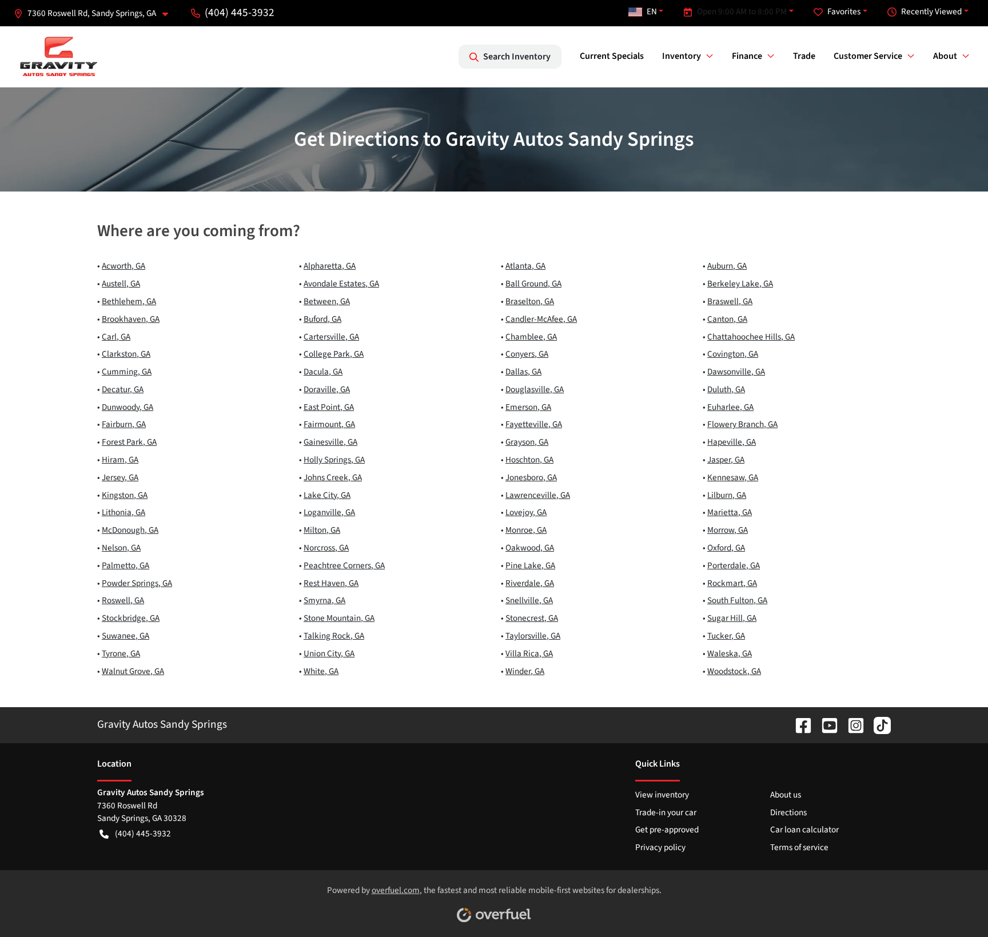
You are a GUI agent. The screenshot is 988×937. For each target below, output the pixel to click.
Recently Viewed (931, 11)
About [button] (945, 56)
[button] (95, 13)
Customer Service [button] (868, 56)
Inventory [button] (681, 56)
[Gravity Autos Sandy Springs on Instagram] (851, 724)
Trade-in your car (665, 812)
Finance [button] (747, 56)
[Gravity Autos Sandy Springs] (58, 56)
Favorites (843, 11)
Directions (788, 812)
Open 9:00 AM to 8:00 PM (742, 11)
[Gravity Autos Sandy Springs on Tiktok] (878, 724)
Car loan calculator (804, 829)
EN (652, 11)
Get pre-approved (667, 829)
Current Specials (612, 56)
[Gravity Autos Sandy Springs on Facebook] (799, 724)
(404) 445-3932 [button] (239, 13)
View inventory (662, 794)
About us (785, 794)
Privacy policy (660, 847)
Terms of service (799, 847)
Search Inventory (517, 56)
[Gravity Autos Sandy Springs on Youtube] (825, 724)
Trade (804, 56)
